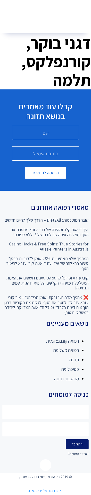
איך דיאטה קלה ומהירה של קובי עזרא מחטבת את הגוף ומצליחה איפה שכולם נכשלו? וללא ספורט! (49, 232)
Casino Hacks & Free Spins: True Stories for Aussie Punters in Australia (49, 246)
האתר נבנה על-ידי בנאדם (46, 490)
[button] (43, 24)
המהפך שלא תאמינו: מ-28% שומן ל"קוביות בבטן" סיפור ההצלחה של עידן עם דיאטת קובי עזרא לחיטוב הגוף (47, 263)
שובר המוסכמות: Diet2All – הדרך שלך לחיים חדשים (47, 220)
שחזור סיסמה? (78, 454)
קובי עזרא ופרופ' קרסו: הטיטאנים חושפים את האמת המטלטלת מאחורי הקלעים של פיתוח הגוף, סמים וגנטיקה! (47, 283)
